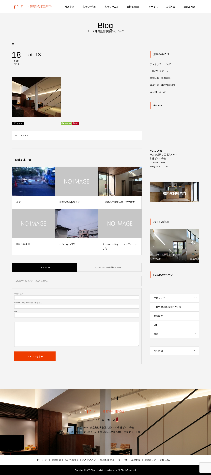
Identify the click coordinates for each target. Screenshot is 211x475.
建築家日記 (189, 6)
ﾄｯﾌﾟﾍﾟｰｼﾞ (42, 460)
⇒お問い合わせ (158, 92)
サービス (153, 6)
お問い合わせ (167, 460)
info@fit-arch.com (159, 166)
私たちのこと (111, 6)
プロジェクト (160, 298)
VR (155, 324)
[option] (174, 245)
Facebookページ (163, 274)
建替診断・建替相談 (160, 78)
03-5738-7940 (157, 162)
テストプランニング (160, 64)
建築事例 (69, 6)
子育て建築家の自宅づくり (167, 307)
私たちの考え (89, 6)
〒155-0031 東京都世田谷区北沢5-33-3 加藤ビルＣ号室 (164, 154)
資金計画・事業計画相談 (162, 85)
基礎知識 (170, 6)
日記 (156, 333)
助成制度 (158, 316)
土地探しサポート (159, 71)
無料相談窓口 (133, 6)
